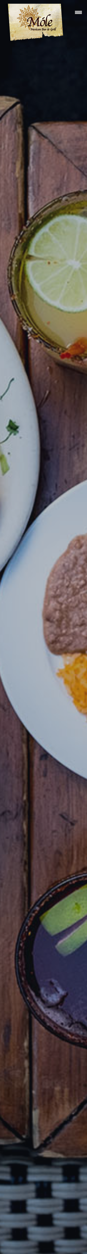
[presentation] (11, 633)
